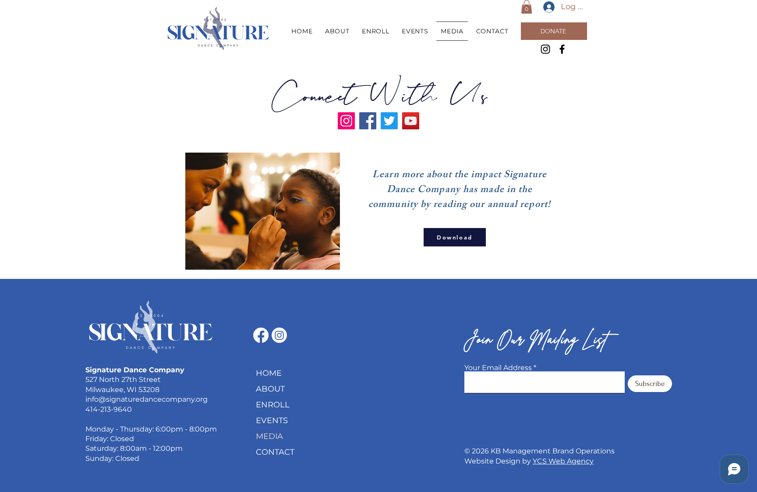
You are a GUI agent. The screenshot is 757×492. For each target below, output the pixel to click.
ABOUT (270, 389)
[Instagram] (545, 49)
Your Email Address (498, 367)
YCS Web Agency (563, 461)
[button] (526, 7)
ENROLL (273, 405)
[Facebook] (562, 49)
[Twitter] (389, 120)
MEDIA (269, 436)
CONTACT (275, 452)
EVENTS (272, 420)
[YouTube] (410, 120)
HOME (269, 373)
